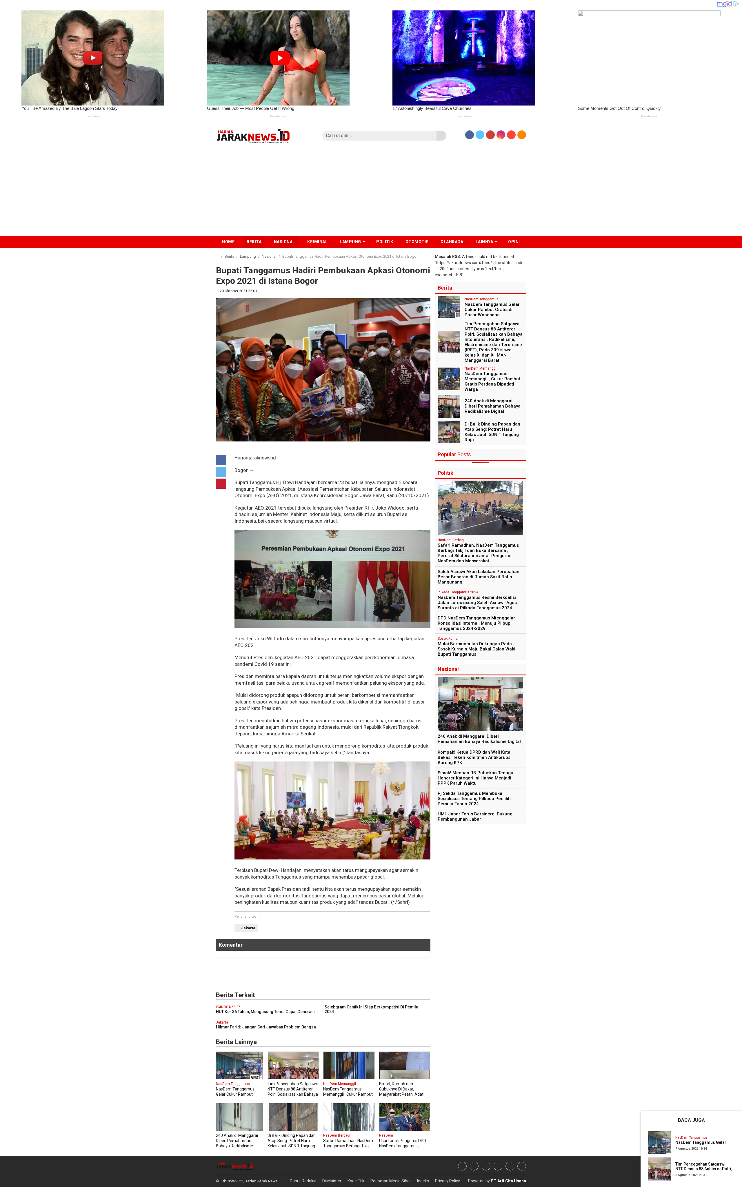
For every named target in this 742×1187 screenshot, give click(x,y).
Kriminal (317, 241)
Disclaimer (331, 1181)
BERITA (254, 241)
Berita (229, 256)
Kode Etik (356, 1181)
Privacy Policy (447, 1181)
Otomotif (416, 241)
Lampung (248, 256)
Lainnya (484, 241)
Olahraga (452, 241)
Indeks (423, 1181)
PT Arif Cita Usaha (508, 1181)
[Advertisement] (371, 192)
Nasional (269, 256)
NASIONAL (284, 241)
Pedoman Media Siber (390, 1181)
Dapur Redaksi (303, 1181)
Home (228, 241)
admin (257, 916)
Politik (384, 241)
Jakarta (248, 928)
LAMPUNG (350, 241)
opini (514, 241)
